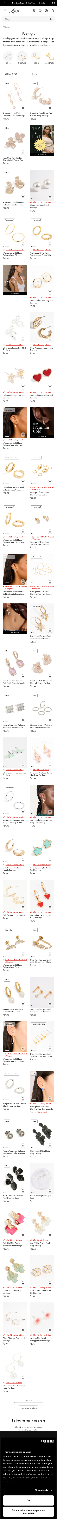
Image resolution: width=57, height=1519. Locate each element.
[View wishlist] (40, 11)
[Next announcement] (49, 3)
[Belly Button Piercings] (15, 619)
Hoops (36, 63)
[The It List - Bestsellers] (42, 141)
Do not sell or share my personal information (28, 1511)
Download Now (45, 3)
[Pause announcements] (53, 3)
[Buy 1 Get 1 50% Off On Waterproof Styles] (15, 281)
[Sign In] (46, 11)
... (45, 45)
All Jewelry (7, 27)
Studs (8, 63)
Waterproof (50, 63)
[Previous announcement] (4, 3)
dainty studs (21, 41)
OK (28, 1500)
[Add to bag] (23, 108)
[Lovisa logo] (14, 11)
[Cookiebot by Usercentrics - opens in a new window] (41, 1441)
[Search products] (51, 19)
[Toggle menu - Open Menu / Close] (5, 11)
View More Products (28, 1408)
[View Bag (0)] (52, 11)
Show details (41, 1490)
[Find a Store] (34, 11)
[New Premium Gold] (42, 423)
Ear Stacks (22, 63)
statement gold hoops (38, 41)
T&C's (15, 3)
